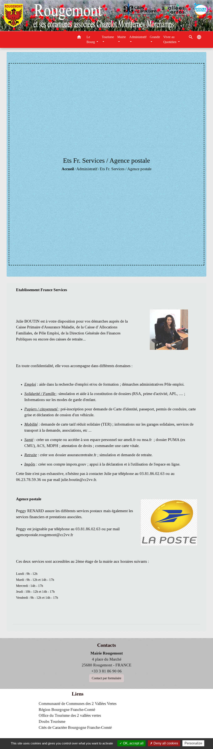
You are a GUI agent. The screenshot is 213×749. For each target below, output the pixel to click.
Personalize (193, 743)
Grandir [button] (155, 37)
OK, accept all (133, 743)
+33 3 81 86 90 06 (106, 671)
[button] (79, 38)
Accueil (68, 169)
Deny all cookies (165, 743)
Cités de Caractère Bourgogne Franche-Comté (75, 727)
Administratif (86, 169)
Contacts (106, 645)
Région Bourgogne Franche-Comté (67, 709)
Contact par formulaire (106, 678)
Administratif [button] (137, 37)
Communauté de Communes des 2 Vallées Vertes (77, 703)
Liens (77, 694)
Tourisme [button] (108, 37)
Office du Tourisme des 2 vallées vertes (70, 715)
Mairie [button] (121, 37)
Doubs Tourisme (52, 721)
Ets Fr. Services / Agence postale (125, 169)
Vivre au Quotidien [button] (170, 39)
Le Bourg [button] (91, 39)
